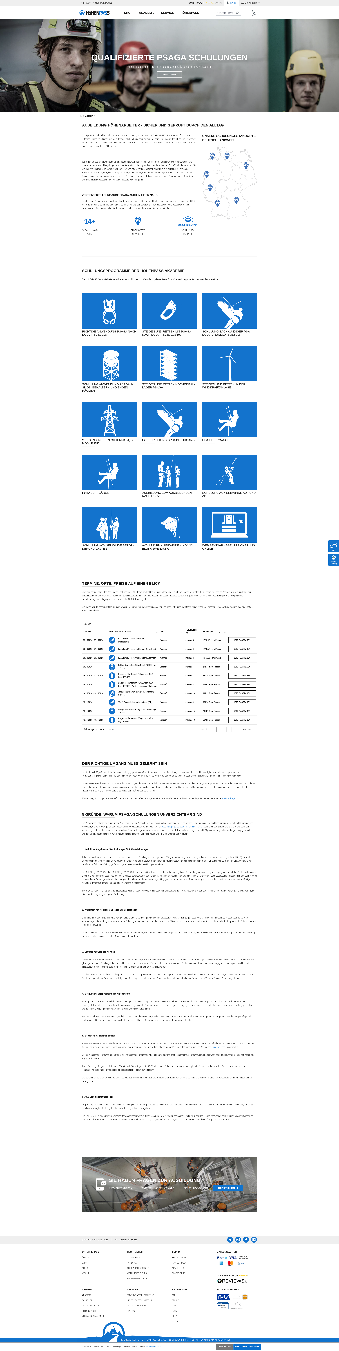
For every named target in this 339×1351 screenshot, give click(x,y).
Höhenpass (189, 12)
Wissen (191, 3)
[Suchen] (237, 12)
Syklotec (176, 1321)
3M (173, 1295)
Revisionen (132, 1311)
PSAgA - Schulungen (136, 1305)
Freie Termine (169, 74)
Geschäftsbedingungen (138, 1268)
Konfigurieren (224, 1347)
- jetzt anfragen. (229, 798)
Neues (85, 1268)
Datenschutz (133, 1257)
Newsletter (178, 1268)
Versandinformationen (93, 1316)
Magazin (200, 3)
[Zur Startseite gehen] (94, 12)
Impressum (132, 1263)
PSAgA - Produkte (90, 1305)
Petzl (175, 1316)
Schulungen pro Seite (94, 729)
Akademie (147, 12)
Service (167, 12)
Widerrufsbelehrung (137, 1273)
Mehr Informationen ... (154, 1347)
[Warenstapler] (254, 13)
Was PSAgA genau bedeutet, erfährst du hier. (182, 826)
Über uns (86, 1257)
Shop (128, 12)
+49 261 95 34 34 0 (86, 3)
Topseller (87, 1300)
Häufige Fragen (179, 1263)
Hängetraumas (218, 1047)
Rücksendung (178, 1273)
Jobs (84, 1263)
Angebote (86, 1295)
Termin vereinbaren (228, 1188)
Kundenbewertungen (137, 1278)
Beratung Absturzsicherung (140, 1295)
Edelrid (175, 1300)
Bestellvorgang (180, 1257)
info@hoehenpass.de (103, 3)
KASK (174, 1311)
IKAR (174, 1305)
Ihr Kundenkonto (90, 1311)
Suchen (87, 624)
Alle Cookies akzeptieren (247, 1347)
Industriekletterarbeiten (139, 1300)
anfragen (242, 640)
